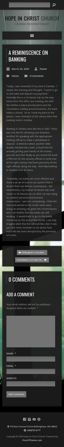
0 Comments (37, 75)
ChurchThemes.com (32, 440)
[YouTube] (34, 419)
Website (11, 378)
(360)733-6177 (33, 430)
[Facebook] (24, 419)
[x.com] (38, 419)
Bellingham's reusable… (34, 252)
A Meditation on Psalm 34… (30, 259)
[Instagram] (29, 419)
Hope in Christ (32, 18)
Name (11, 353)
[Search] (54, 5)
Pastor (43, 68)
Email (11, 365)
